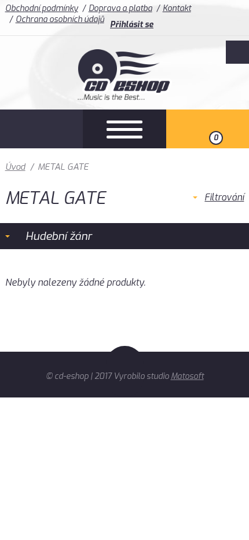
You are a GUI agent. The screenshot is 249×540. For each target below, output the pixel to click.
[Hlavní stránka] (125, 97)
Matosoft (187, 376)
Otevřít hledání (41, 129)
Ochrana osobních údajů (60, 19)
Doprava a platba (120, 8)
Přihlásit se (131, 24)
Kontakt (177, 8)
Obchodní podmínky (41, 8)
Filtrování (224, 197)
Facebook (237, 52)
